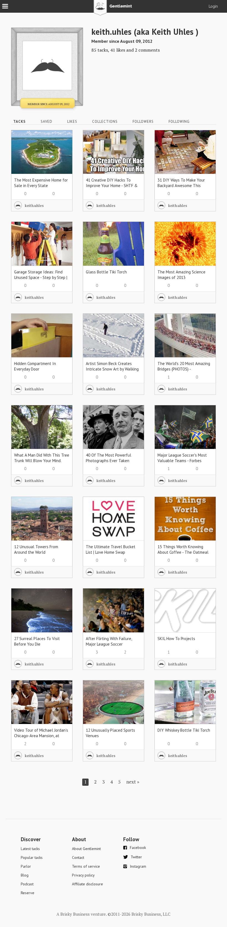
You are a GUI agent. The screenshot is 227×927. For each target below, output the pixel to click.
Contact (78, 857)
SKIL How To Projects (176, 638)
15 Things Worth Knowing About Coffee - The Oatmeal (183, 549)
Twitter (136, 857)
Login (213, 6)
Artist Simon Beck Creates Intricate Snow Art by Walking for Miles (112, 369)
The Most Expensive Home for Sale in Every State (41, 182)
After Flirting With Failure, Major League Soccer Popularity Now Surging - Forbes (109, 647)
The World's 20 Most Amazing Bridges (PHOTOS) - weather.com (184, 369)
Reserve (27, 892)
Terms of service (86, 866)
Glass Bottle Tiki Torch (106, 272)
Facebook (138, 847)
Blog (25, 875)
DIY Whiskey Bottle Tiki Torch (184, 730)
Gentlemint (114, 10)
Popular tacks (32, 857)
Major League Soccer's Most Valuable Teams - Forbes (182, 457)
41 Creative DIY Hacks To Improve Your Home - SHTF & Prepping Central (112, 185)
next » (132, 782)
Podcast (27, 883)
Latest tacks (30, 848)
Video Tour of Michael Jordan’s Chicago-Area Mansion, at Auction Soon (41, 736)
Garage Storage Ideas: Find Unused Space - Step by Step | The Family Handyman (40, 277)
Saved (46, 121)
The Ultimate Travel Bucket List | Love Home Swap (110, 549)
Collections (105, 121)
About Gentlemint (86, 848)
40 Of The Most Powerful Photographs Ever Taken (108, 457)
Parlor (26, 866)
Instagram (138, 866)
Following (179, 121)
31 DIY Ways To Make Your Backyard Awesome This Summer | (181, 185)
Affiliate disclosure (87, 883)
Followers (143, 121)
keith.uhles (34, 205)
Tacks (19, 121)
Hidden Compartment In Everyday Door (35, 366)
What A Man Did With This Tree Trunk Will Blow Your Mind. (41, 457)
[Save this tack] (62, 149)
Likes (72, 121)
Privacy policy (83, 875)
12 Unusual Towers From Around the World (36, 549)
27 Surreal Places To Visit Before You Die (37, 641)
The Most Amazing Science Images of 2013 (181, 274)
